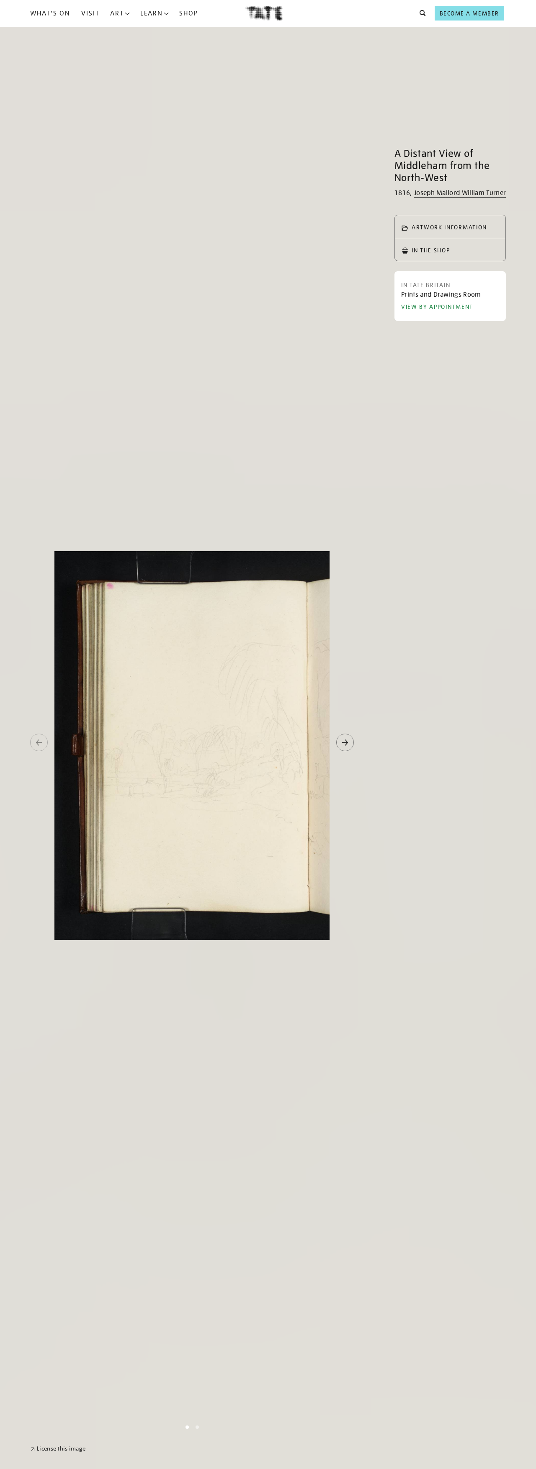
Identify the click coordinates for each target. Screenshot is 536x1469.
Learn (151, 13)
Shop (188, 13)
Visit (90, 13)
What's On (50, 13)
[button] (420, 13)
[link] (58, 1448)
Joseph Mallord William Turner (460, 193)
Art (117, 13)
